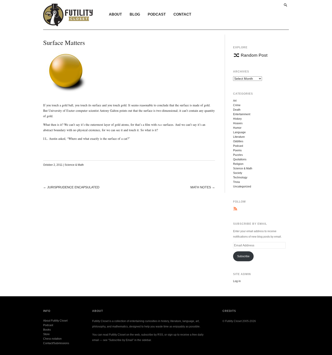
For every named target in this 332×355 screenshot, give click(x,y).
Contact (182, 14)
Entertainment (241, 114)
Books (47, 329)
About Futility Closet (55, 320)
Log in (237, 281)
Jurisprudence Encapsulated (73, 187)
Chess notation (52, 338)
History (237, 118)
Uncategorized (242, 186)
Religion (238, 164)
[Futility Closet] (68, 24)
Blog (135, 14)
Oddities (238, 141)
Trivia (236, 182)
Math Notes (200, 187)
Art (234, 100)
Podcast (157, 14)
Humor (237, 127)
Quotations (239, 159)
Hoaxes (238, 123)
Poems (237, 150)
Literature (239, 136)
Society (237, 173)
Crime (237, 105)
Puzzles (238, 154)
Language (239, 132)
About (115, 14)
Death (237, 109)
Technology (240, 177)
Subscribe (243, 256)
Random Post (254, 55)
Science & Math (74, 164)
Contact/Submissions (56, 343)
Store (46, 334)
